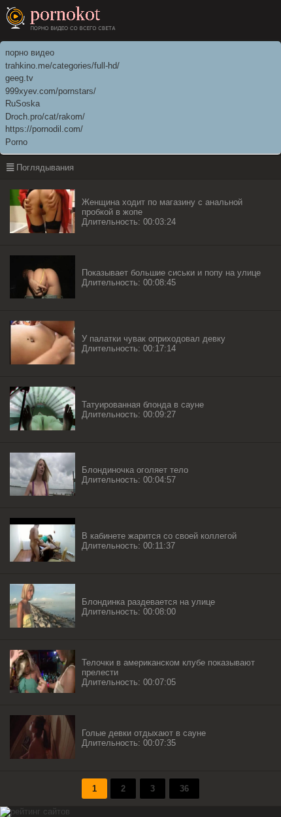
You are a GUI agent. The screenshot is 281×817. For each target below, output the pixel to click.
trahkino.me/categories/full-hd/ (62, 66)
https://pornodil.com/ (44, 129)
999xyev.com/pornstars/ (50, 91)
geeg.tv (19, 78)
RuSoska (22, 103)
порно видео (29, 52)
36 (184, 788)
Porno (16, 142)
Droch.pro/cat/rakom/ (45, 116)
